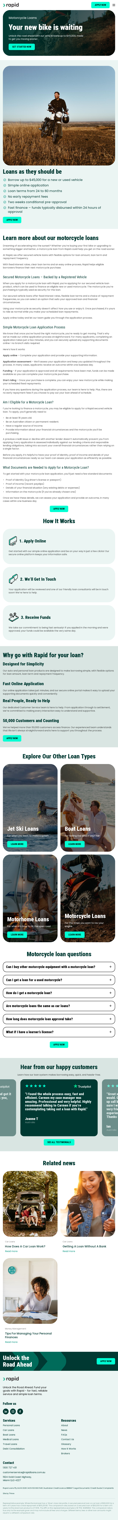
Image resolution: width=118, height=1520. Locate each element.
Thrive (11, 1493)
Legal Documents (82, 1488)
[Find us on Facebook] (20, 1411)
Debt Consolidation (14, 1448)
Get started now (21, 46)
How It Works (68, 1448)
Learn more (17, 844)
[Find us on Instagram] (13, 1411)
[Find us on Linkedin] (6, 1411)
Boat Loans (9, 1434)
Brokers (65, 1453)
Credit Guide (96, 1488)
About (64, 1425)
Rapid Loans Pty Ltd (11, 1488)
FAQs (64, 1434)
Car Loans (8, 1430)
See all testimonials (59, 1142)
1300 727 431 (10, 1467)
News (64, 1430)
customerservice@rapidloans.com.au (24, 1472)
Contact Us (67, 1439)
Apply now (100, 5)
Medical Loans (11, 1439)
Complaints (108, 1488)
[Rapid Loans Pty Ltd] (11, 5)
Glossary (66, 1444)
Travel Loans (10, 1444)
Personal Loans (11, 1425)
